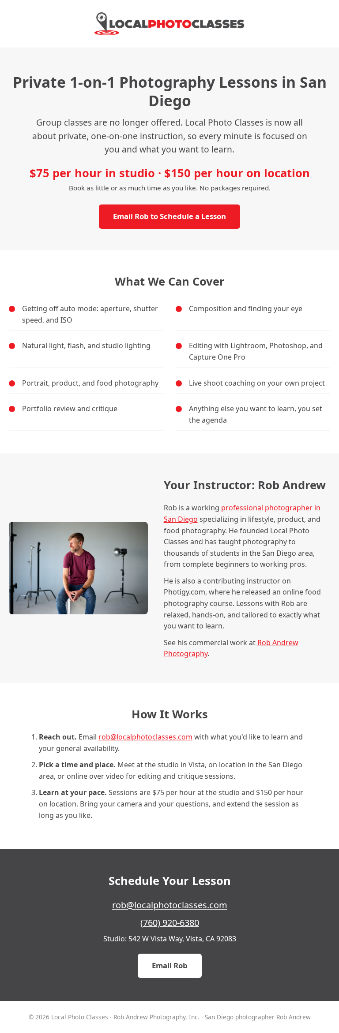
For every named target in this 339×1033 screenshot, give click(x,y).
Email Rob (170, 965)
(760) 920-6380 (169, 923)
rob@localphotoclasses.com (145, 737)
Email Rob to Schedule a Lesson (169, 216)
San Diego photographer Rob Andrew (258, 1017)
